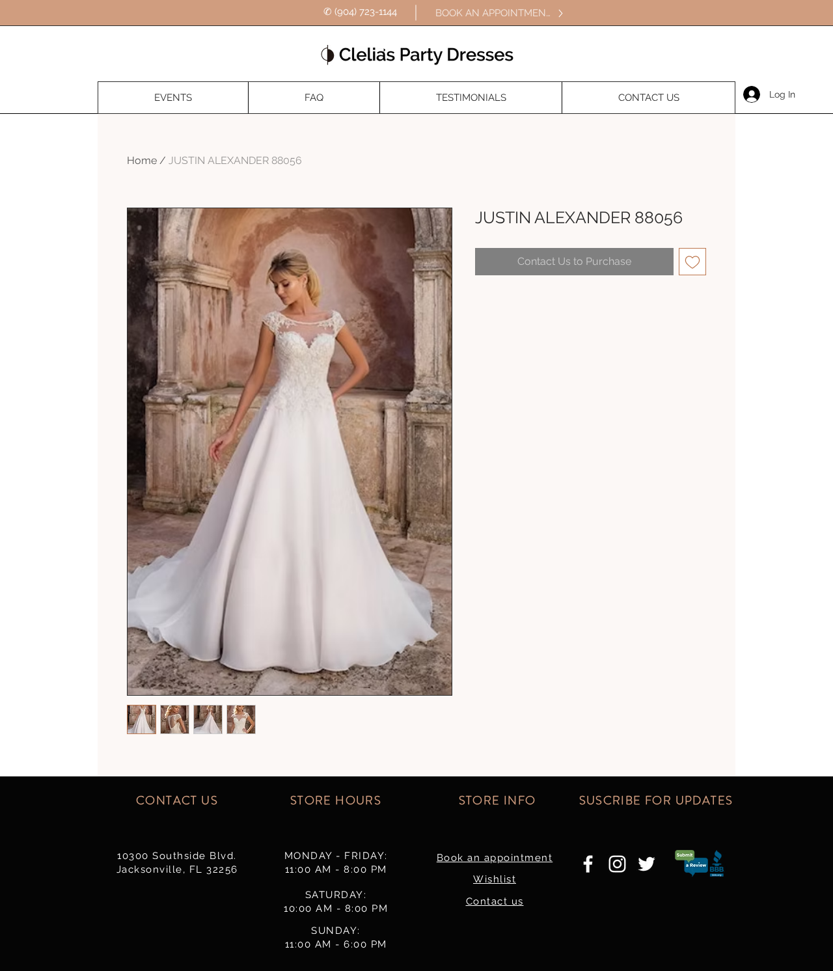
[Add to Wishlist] (692, 261)
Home (142, 160)
